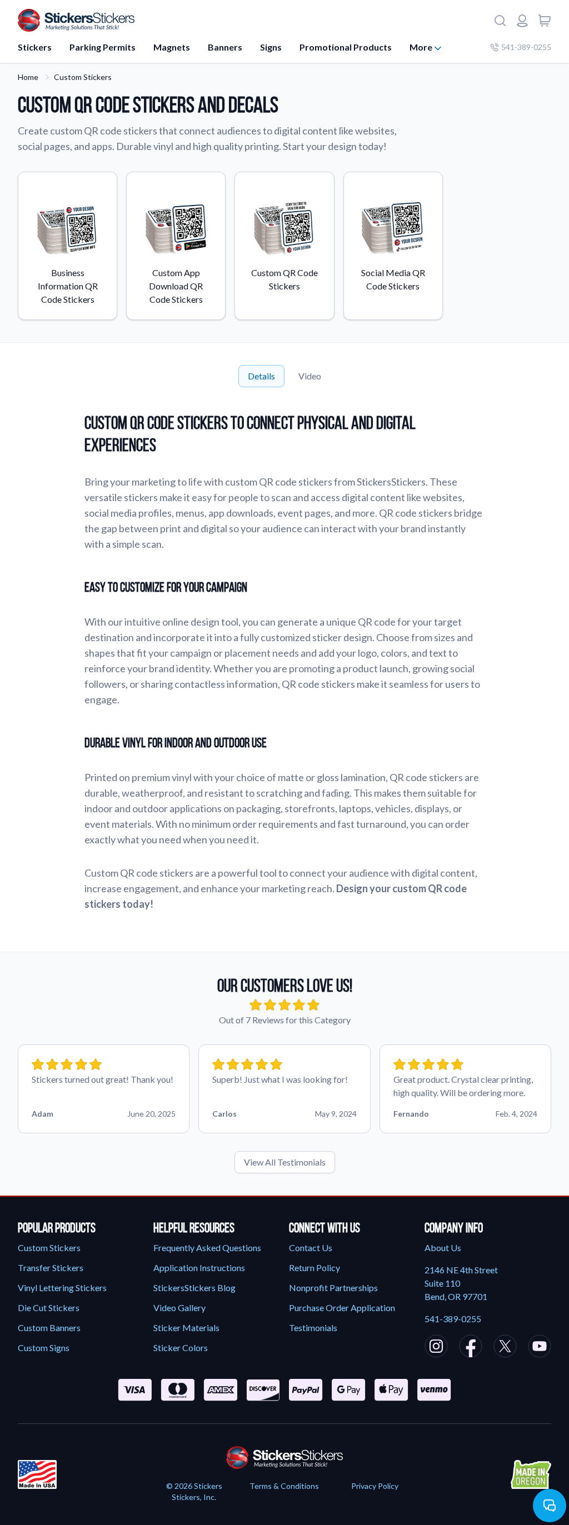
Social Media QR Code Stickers (393, 279)
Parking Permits (102, 47)
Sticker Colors (180, 1347)
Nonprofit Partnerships (333, 1287)
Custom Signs (43, 1347)
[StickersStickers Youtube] (539, 1347)
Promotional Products (346, 47)
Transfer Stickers (50, 1267)
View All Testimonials (285, 1162)
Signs (271, 47)
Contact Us (310, 1247)
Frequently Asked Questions (207, 1247)
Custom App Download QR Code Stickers (176, 285)
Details (261, 376)
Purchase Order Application (342, 1307)
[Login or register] (522, 20)
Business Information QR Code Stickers (68, 285)
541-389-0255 (526, 47)
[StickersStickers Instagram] (436, 1347)
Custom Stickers (83, 77)
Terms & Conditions (284, 1486)
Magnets (171, 47)
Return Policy (314, 1267)
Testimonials (313, 1327)
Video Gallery (179, 1307)
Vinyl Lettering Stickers (62, 1287)
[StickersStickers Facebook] (470, 1347)
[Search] (500, 20)
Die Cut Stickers (48, 1307)
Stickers (35, 47)
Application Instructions (199, 1267)
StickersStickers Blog (194, 1287)
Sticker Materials (186, 1327)
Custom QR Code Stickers (284, 279)
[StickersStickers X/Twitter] (505, 1347)
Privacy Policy (374, 1486)
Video (309, 376)
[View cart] (544, 20)
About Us (443, 1247)
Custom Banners (49, 1327)
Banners (225, 47)
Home (28, 77)
